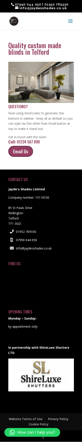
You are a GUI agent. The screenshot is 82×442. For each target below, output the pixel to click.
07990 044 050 (26, 240)
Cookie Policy (39, 424)
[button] (32, 432)
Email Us (20, 151)
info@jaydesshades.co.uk (34, 248)
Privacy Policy (58, 419)
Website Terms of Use (25, 419)
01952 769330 (26, 232)
